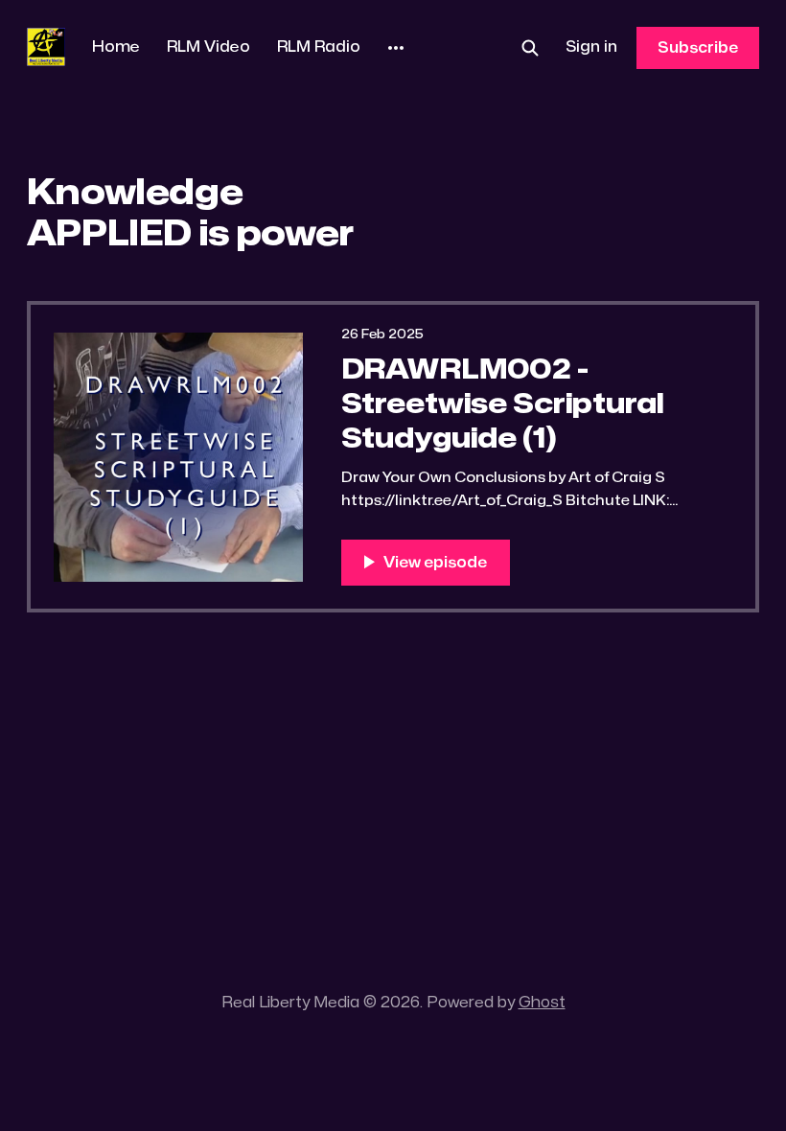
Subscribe (698, 48)
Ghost (542, 1002)
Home (116, 47)
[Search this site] (530, 48)
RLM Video (208, 47)
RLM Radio (318, 47)
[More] (395, 48)
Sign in (591, 47)
